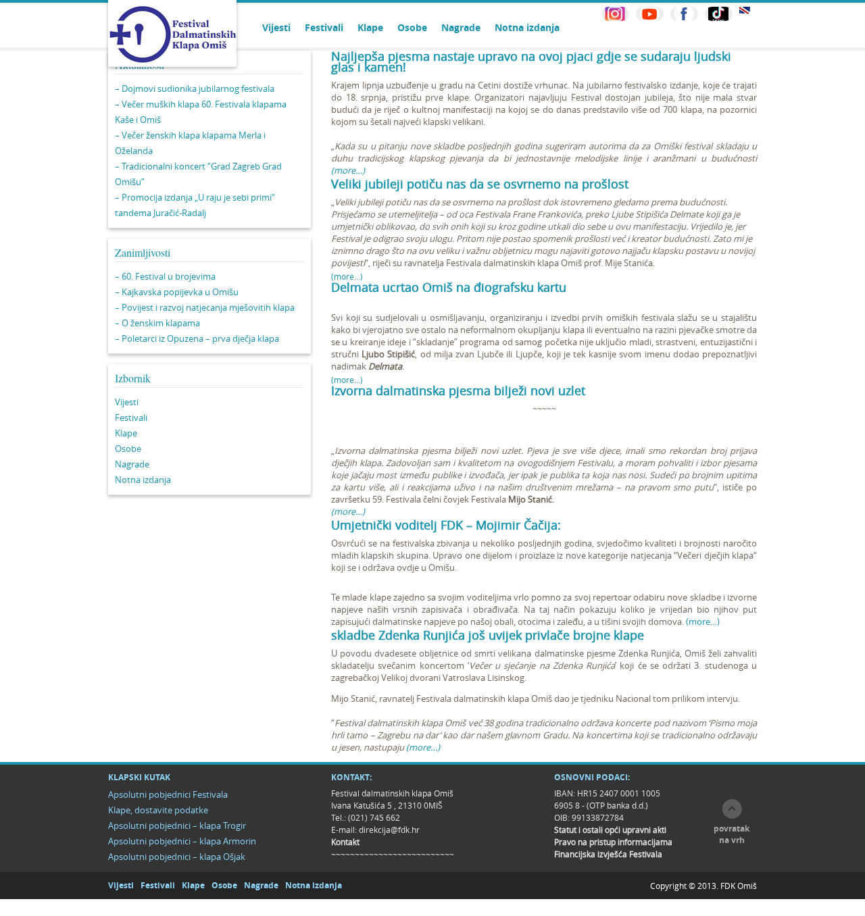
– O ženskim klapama (157, 323)
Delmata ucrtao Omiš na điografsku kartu (448, 287)
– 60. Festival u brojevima (165, 276)
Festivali (324, 27)
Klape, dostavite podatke (158, 810)
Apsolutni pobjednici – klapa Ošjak (176, 856)
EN (744, 10)
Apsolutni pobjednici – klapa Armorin (182, 841)
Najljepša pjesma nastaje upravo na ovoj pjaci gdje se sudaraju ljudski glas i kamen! (531, 61)
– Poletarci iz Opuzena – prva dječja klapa (197, 338)
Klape (370, 27)
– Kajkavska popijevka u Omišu (177, 292)
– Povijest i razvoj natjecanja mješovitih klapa (205, 307)
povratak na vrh (731, 834)
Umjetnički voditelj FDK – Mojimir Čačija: (446, 525)
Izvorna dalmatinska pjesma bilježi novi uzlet (458, 390)
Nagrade (460, 27)
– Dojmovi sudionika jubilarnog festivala (194, 88)
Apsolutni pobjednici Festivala (168, 794)
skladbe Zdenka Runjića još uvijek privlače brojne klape (487, 635)
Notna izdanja (527, 27)
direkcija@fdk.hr (389, 829)
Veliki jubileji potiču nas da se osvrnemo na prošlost (479, 184)
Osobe (412, 27)
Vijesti (276, 27)
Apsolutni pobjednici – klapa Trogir (177, 825)
